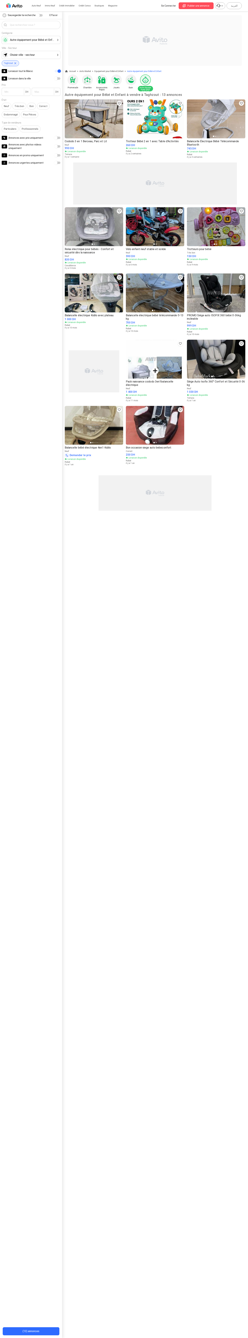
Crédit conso (85, 6)
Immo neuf (50, 6)
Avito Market (85, 71)
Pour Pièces (29, 114)
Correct (43, 106)
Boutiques (99, 6)
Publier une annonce (198, 5)
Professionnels (30, 129)
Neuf (6, 106)
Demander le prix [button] (80, 455)
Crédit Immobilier (67, 6)
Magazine (112, 6)
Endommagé (11, 114)
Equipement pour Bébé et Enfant (108, 71)
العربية (234, 5)
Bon (32, 106)
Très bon (19, 106)
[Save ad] (119, 103)
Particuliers (10, 129)
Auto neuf (36, 6)
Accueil (72, 71)
